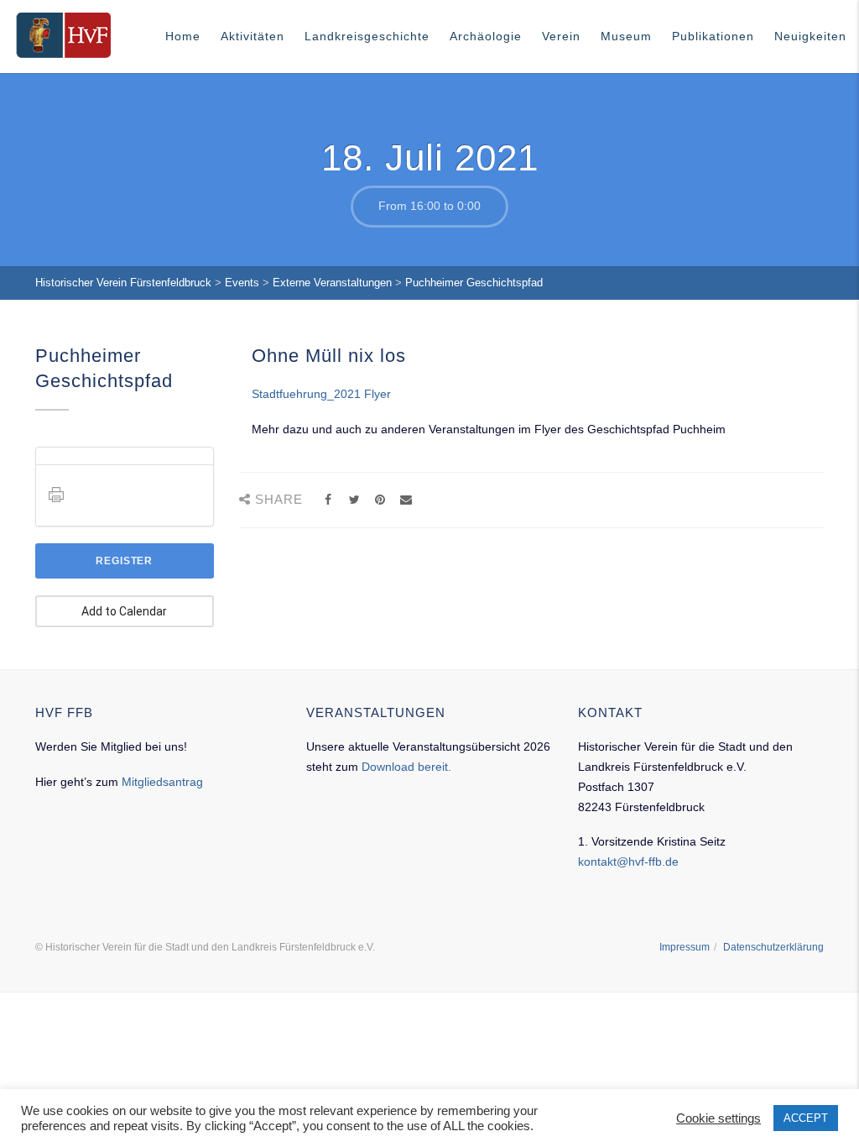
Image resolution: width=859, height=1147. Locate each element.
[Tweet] (354, 500)
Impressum (684, 947)
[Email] (406, 500)
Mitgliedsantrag (162, 781)
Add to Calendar (124, 611)
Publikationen (713, 36)
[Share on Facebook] (328, 500)
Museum (626, 36)
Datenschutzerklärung (773, 947)
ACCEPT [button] (806, 1118)
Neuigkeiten (810, 36)
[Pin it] (380, 500)
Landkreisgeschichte (367, 36)
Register (124, 561)
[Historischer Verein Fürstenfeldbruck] (63, 35)
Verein (561, 36)
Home (182, 36)
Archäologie (486, 36)
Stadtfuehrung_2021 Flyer (321, 394)
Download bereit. (406, 766)
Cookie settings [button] (718, 1118)
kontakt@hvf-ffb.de (628, 861)
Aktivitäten (252, 36)
